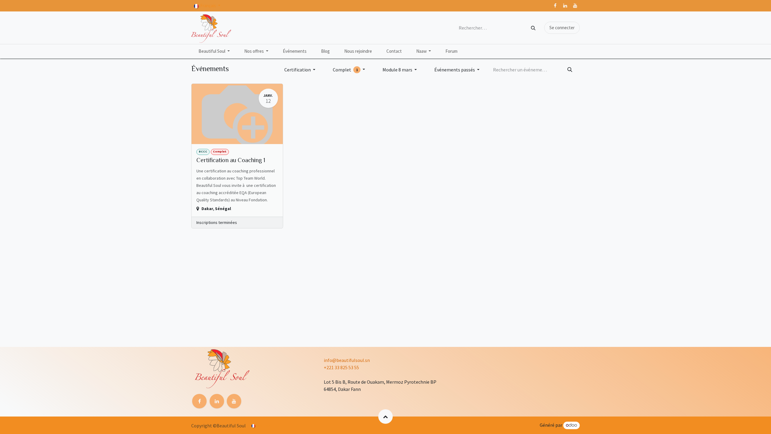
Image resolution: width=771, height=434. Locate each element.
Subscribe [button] (427, 281)
